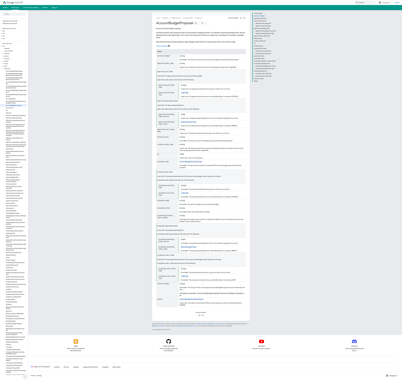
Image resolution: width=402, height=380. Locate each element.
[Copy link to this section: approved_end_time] (175, 71)
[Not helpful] (244, 18)
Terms (33, 375)
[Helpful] (241, 18)
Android (56, 367)
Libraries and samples (31, 7)
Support (54, 7)
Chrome (66, 367)
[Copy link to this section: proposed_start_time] (176, 255)
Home (158, 18)
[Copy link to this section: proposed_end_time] (175, 172)
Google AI (105, 367)
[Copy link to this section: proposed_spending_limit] (180, 226)
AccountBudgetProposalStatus (191, 299)
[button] (13, 31)
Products (165, 18)
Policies (45, 7)
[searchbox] (14, 14)
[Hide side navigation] (25, 376)
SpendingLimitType (188, 122)
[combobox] (365, 2)
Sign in (397, 2)
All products (116, 367)
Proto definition (162, 46)
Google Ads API (175, 18)
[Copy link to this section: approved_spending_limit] (180, 101)
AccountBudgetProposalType (191, 162)
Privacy (39, 375)
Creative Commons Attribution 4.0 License (208, 324)
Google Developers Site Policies (186, 326)
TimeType (184, 93)
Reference (15, 7)
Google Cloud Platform (90, 367)
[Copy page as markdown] (202, 23)
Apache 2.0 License (158, 326)
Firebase (76, 367)
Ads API (19, 2)
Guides (5, 7)
